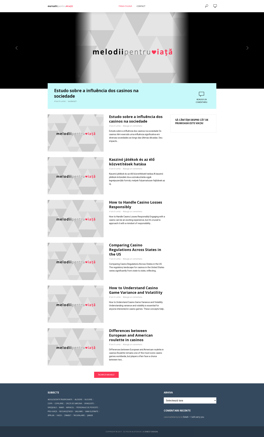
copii (50, 403)
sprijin (51, 415)
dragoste (89, 403)
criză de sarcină (74, 403)
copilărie (59, 403)
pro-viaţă (52, 411)
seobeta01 (72, 101)
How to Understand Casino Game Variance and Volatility (135, 290)
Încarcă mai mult (106, 375)
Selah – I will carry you (193, 417)
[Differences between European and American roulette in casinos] (76, 347)
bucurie (88, 399)
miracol (70, 407)
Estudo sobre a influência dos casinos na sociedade (96, 93)
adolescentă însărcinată (60, 399)
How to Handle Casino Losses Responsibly (135, 204)
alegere (78, 399)
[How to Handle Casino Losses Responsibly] (76, 218)
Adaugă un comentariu (201, 100)
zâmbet (67, 415)
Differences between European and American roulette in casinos (131, 335)
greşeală (52, 407)
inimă (61, 407)
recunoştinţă (66, 411)
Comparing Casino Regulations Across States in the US (135, 249)
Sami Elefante (91, 411)
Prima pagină (125, 6)
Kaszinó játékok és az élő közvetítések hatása (132, 161)
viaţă (59, 415)
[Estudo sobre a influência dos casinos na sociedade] (76, 133)
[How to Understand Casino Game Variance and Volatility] (76, 304)
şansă (90, 415)
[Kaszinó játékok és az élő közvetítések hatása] (76, 175)
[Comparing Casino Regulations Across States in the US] (76, 261)
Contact (141, 6)
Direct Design (151, 432)
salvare (79, 411)
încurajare (79, 415)
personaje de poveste (87, 407)
